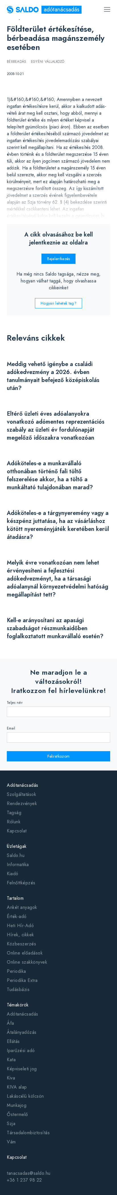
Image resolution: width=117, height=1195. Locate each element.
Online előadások (25, 953)
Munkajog (16, 1105)
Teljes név (14, 702)
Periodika (16, 971)
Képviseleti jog (22, 1068)
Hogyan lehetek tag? (58, 303)
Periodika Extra (22, 980)
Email (11, 728)
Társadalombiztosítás (28, 1132)
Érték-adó (17, 916)
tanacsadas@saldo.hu (29, 1173)
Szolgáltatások (21, 794)
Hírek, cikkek (20, 934)
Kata (11, 1059)
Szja (11, 1123)
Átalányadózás (22, 1032)
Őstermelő (17, 1114)
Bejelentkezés (58, 259)
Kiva (11, 1078)
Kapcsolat (17, 831)
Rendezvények (22, 803)
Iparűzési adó (21, 1050)
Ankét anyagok (22, 907)
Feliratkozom (58, 756)
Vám (11, 1142)
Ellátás (13, 1041)
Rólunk (13, 821)
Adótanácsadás (22, 1014)
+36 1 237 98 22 (24, 1180)
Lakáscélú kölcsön (25, 1096)
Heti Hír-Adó (20, 925)
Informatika (18, 864)
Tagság (14, 812)
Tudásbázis (18, 989)
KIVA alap (17, 1087)
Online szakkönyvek (27, 962)
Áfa (10, 1023)
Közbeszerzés (21, 944)
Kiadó (12, 873)
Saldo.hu (15, 855)
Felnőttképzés (21, 882)
